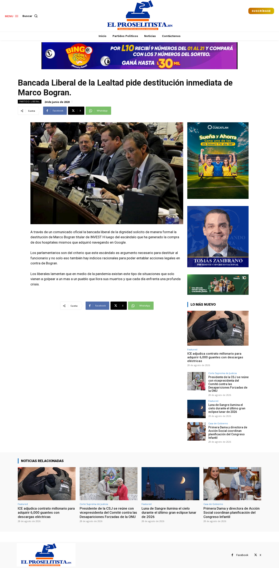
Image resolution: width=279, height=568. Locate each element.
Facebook (242, 555)
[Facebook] (232, 555)
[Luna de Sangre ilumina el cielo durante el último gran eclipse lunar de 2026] (196, 409)
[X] (255, 555)
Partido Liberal (29, 101)
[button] (30, 16)
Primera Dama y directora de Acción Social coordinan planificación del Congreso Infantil (227, 432)
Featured (192, 349)
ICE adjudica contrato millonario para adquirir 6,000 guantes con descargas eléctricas (215, 357)
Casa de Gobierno (218, 423)
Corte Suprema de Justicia (222, 373)
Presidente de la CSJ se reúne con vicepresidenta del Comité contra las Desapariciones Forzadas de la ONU (228, 383)
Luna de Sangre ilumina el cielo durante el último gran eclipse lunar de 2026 (226, 408)
